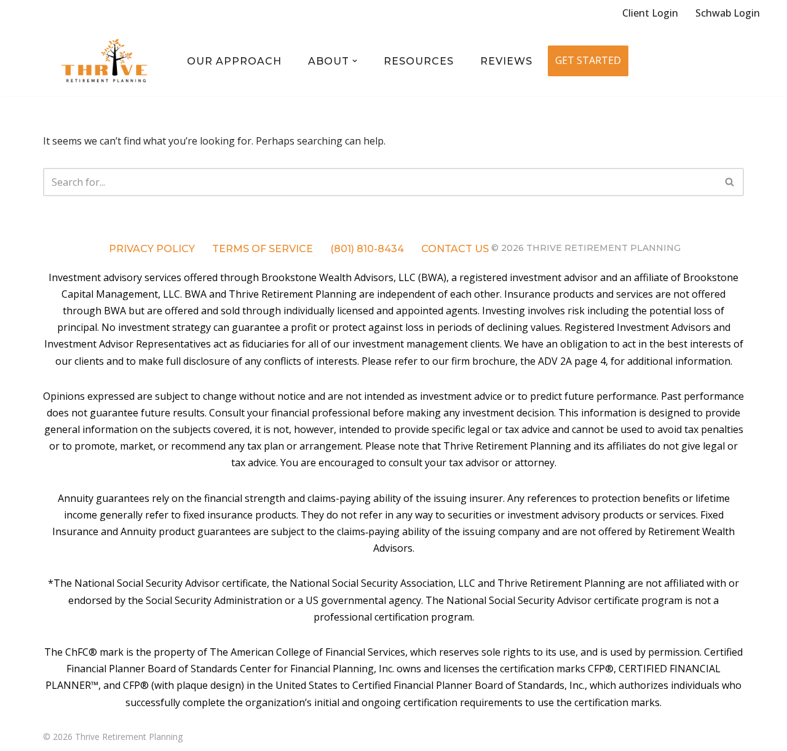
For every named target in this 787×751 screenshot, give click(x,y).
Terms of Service (262, 249)
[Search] (730, 182)
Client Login (650, 13)
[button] (354, 60)
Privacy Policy (152, 249)
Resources (419, 61)
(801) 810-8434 (367, 249)
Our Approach (234, 61)
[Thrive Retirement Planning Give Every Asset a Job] (104, 61)
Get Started (588, 60)
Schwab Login (727, 13)
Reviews (506, 61)
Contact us (455, 249)
